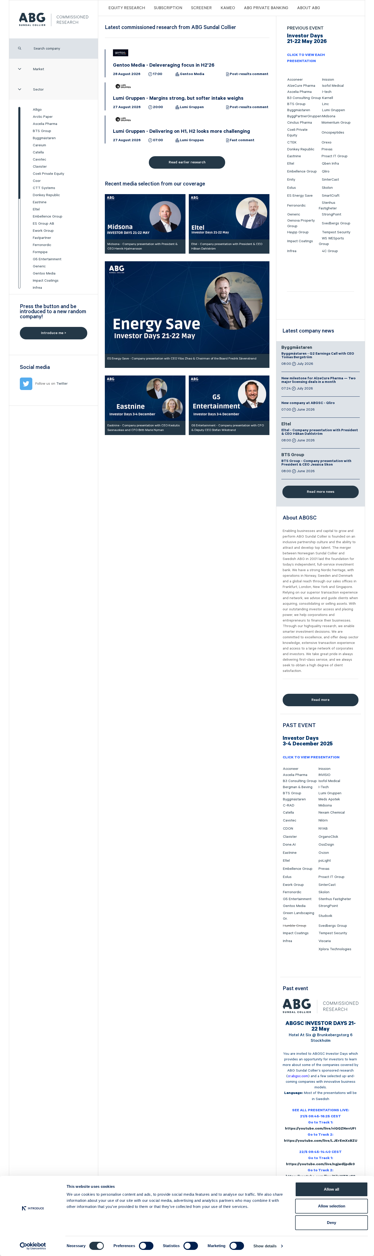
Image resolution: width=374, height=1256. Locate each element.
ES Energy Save (300, 196)
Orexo (327, 142)
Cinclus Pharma (299, 123)
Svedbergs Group (336, 223)
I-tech (327, 92)
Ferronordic (42, 245)
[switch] (146, 1246)
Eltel (36, 209)
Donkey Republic (46, 195)
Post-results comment (249, 75)
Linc (325, 104)
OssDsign (326, 845)
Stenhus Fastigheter (335, 899)
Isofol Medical (333, 86)
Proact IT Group (335, 156)
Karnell (327, 98)
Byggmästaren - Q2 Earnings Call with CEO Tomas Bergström (317, 356)
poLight (325, 861)
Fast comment (242, 141)
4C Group (330, 251)
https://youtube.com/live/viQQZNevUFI (320, 1129)
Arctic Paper (43, 117)
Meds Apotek (329, 799)
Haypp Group (298, 232)
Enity (291, 180)
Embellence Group (47, 216)
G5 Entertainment (47, 259)
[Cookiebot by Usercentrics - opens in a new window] (33, 1246)
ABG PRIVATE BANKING (266, 8)
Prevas (327, 149)
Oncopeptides (333, 133)
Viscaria (325, 941)
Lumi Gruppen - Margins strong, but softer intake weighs (178, 99)
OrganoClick (328, 837)
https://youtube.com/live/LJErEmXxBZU (320, 1141)
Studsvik (325, 916)
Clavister (40, 167)
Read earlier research (187, 162)
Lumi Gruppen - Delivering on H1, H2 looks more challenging (181, 132)
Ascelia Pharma (45, 124)
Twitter (62, 384)
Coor (37, 181)
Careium (39, 145)
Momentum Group (336, 123)
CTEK (292, 142)
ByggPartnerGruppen (304, 116)
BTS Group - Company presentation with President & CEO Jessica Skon (316, 463)
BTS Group (42, 131)
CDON (288, 829)
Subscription (168, 8)
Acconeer (295, 80)
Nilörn (323, 820)
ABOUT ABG (308, 8)
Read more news (320, 492)
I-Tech (324, 787)
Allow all (331, 1189)
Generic (39, 266)
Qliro (325, 171)
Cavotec (39, 159)
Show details (265, 1246)
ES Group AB (43, 224)
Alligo (37, 110)
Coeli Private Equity (48, 174)
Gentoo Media (44, 273)
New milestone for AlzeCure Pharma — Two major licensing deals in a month (318, 380)
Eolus (291, 188)
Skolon (327, 188)
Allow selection (331, 1206)
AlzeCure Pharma (301, 86)
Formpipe (40, 252)
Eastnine (40, 202)
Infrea (37, 288)
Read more (320, 700)
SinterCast (330, 180)
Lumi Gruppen (192, 108)
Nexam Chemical (332, 813)
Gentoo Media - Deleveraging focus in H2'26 (163, 66)
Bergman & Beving (297, 787)
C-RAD (288, 805)
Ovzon (324, 853)
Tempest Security (336, 232)
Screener (201, 8)
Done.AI (289, 845)
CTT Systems (44, 188)
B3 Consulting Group (304, 98)
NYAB (323, 829)
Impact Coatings (46, 281)
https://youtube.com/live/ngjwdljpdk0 (320, 1165)
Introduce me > (53, 333)
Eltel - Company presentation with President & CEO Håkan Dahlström (319, 432)
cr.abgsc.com (298, 1076)
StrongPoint (331, 214)
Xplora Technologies (335, 949)
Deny (331, 1222)
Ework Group (43, 231)
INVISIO (324, 775)
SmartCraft (330, 196)
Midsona (328, 116)
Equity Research (126, 8)
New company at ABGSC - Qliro (308, 403)
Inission (328, 80)
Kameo (228, 8)
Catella (38, 152)
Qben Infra (330, 164)
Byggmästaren (44, 138)
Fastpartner (42, 238)
